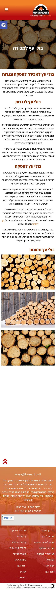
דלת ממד (22, 577)
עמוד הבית (47, 15)
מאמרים (51, 560)
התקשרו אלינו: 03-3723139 (28, 511)
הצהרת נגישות (20, 554)
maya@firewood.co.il (28, 474)
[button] (3, 25)
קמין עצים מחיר (19, 542)
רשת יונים (50, 571)
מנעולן (23, 571)
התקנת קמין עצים (18, 548)
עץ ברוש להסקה (47, 548)
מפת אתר (50, 565)
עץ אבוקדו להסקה (46, 554)
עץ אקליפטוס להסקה (44, 542)
